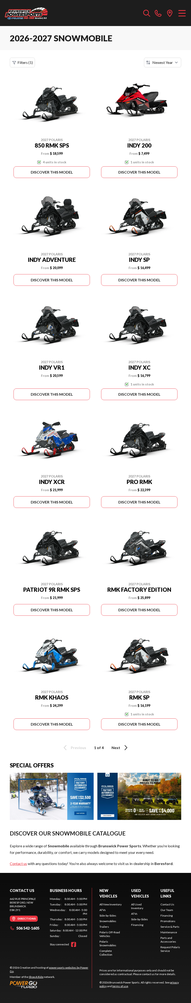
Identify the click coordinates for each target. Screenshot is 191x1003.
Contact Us (167, 904)
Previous (78, 747)
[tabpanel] (68, 917)
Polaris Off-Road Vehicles (109, 934)
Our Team (166, 910)
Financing (137, 925)
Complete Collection (105, 952)
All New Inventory (110, 904)
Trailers (104, 926)
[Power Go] (51, 984)
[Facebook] (73, 944)
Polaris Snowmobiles (107, 943)
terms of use (120, 986)
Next (116, 747)
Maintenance (168, 932)
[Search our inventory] (146, 13)
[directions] (169, 13)
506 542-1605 (27, 928)
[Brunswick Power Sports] (27, 13)
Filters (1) (25, 62)
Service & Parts (169, 926)
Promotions (167, 921)
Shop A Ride (36, 977)
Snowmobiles (107, 921)
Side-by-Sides (107, 915)
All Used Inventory (137, 906)
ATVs (102, 910)
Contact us (18, 863)
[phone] (158, 13)
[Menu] (182, 13)
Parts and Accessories (168, 939)
